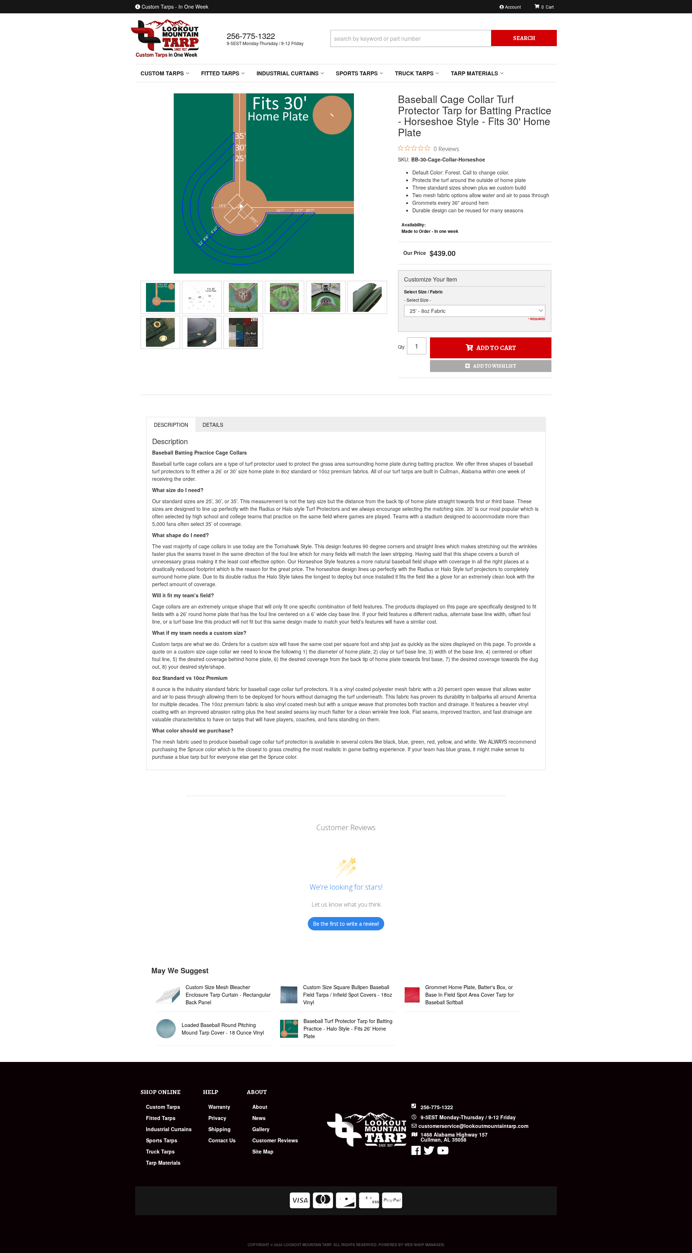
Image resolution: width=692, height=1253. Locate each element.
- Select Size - (417, 300)
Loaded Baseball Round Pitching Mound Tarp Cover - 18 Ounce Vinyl (223, 1028)
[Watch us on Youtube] (443, 1152)
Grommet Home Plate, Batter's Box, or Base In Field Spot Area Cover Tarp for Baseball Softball (469, 994)
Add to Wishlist (494, 366)
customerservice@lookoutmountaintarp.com (473, 1125)
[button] (444, 38)
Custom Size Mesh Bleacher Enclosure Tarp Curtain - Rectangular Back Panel (228, 994)
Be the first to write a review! (346, 923)
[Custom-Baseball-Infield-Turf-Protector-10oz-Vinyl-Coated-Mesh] (367, 297)
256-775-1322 (437, 1107)
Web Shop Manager (424, 1244)
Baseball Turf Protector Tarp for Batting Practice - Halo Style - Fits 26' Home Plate (347, 1028)
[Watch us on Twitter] (429, 1152)
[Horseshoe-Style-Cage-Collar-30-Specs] (201, 297)
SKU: (403, 159)
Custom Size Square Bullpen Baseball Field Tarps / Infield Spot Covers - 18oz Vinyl (347, 994)
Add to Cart (496, 348)
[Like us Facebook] (416, 1152)
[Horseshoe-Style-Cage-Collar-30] (264, 183)
